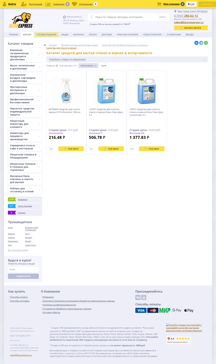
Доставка (107, 34)
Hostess (11, 237)
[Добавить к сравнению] (51, 148)
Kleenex (11, 233)
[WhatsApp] (206, 43)
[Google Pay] (176, 310)
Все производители (18, 250)
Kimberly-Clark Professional (31, 228)
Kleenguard (13, 241)
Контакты (78, 34)
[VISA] (140, 310)
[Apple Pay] (188, 310)
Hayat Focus (30, 245)
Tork (10, 245)
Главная (13, 34)
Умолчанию (86, 65)
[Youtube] (143, 297)
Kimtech (28, 237)
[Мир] (164, 310)
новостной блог (152, 34)
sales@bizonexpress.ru (189, 22)
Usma (10, 227)
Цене (103, 65)
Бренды (190, 34)
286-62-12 (186, 16)
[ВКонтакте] (196, 43)
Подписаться (23, 276)
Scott (27, 233)
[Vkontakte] (137, 297)
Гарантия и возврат (127, 34)
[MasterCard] (152, 310)
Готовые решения (46, 34)
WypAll (28, 241)
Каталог (27, 34)
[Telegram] (201, 43)
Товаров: (50, 65)
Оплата (93, 34)
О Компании (174, 34)
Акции (64, 34)
